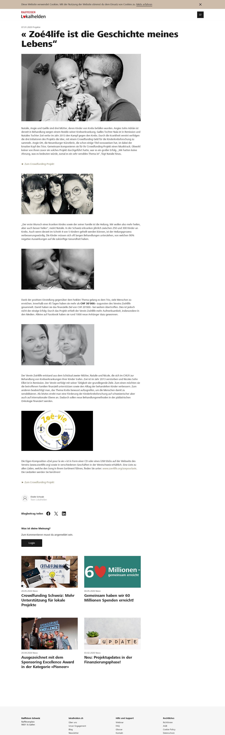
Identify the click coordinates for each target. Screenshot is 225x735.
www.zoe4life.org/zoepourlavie (119, 468)
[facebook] (48, 513)
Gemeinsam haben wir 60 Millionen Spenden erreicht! (109, 597)
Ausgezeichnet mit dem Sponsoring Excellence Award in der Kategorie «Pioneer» (47, 662)
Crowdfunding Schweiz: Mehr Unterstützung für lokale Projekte (47, 600)
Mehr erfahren (144, 4)
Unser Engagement (77, 726)
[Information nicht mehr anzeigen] (200, 4)
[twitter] (56, 513)
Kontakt (119, 733)
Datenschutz (168, 733)
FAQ (118, 726)
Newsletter (74, 733)
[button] (200, 14)
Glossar (119, 729)
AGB (165, 726)
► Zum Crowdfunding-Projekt (37, 163)
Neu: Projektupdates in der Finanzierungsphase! (108, 659)
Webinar (120, 722)
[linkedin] (64, 513)
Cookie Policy (169, 729)
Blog (71, 729)
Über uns (73, 722)
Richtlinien (168, 722)
